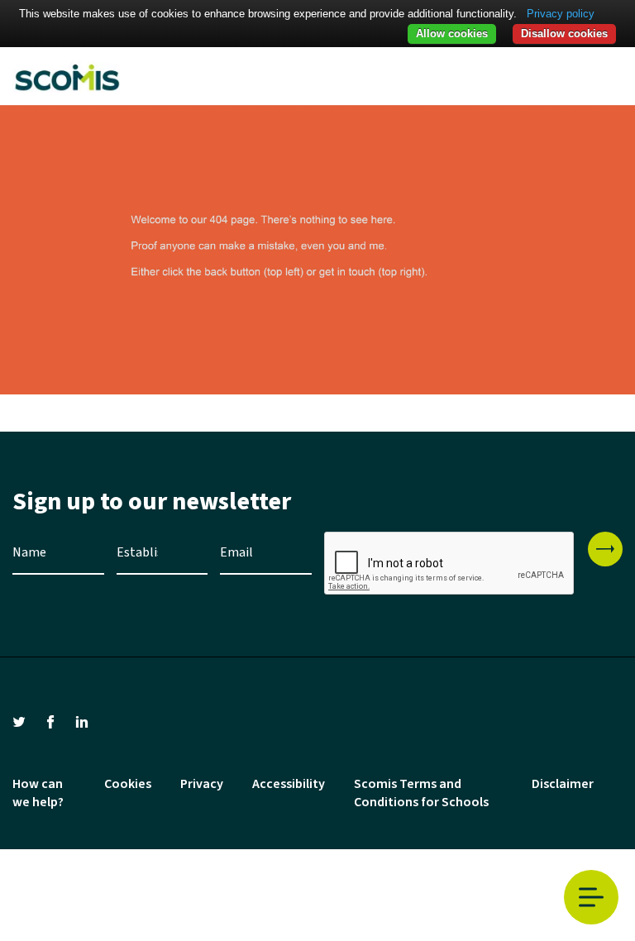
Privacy (201, 784)
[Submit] (605, 549)
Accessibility (288, 784)
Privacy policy (560, 13)
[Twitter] (19, 721)
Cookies (127, 784)
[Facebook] (50, 721)
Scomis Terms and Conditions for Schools (421, 793)
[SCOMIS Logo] (66, 76)
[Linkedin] (81, 721)
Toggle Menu (591, 897)
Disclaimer (563, 784)
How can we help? (38, 793)
